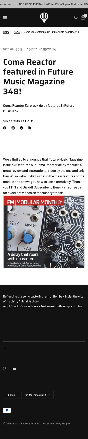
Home (6, 31)
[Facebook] (5, 127)
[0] (82, 17)
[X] (13, 127)
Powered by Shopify (58, 423)
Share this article (18, 121)
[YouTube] (17, 368)
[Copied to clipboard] (30, 127)
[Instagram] (7, 368)
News (17, 31)
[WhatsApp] (22, 127)
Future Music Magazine (66, 159)
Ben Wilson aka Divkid (19, 176)
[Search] (76, 17)
